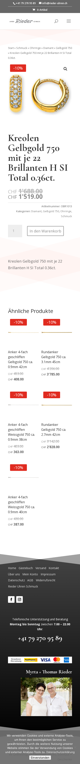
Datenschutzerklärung (60, 752)
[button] (65, 69)
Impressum (48, 574)
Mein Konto (30, 574)
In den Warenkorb (45, 231)
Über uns (14, 574)
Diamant (48, 48)
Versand (40, 568)
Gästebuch (26, 568)
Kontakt (54, 568)
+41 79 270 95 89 (40, 638)
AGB (30, 580)
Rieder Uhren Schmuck (23, 586)
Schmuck (21, 48)
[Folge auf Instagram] (19, 599)
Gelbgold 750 (64, 48)
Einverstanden (40, 757)
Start (11, 48)
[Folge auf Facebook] (11, 599)
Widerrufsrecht (45, 580)
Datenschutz (16, 580)
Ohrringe (35, 48)
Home (12, 568)
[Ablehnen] (75, 747)
